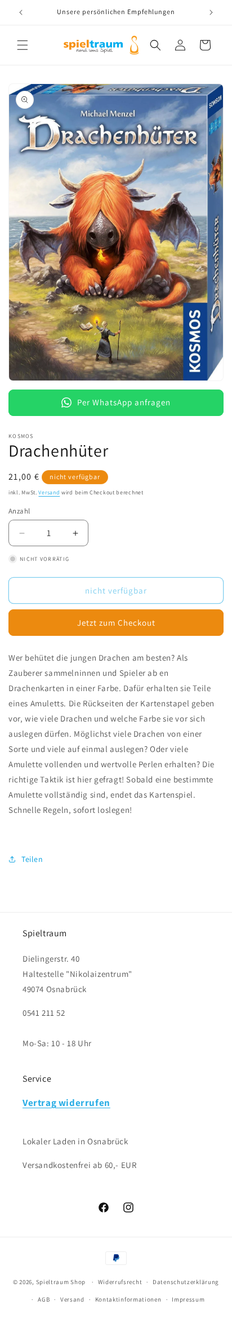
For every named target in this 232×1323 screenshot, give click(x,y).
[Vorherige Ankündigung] (20, 12)
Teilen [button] (32, 859)
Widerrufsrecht (120, 1282)
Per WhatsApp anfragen (124, 402)
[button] (22, 45)
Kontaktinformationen (128, 1299)
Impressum (188, 1299)
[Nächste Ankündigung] (211, 12)
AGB (44, 1299)
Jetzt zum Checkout (116, 622)
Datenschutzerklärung (186, 1282)
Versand (49, 492)
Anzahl (19, 511)
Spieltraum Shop (61, 1282)
